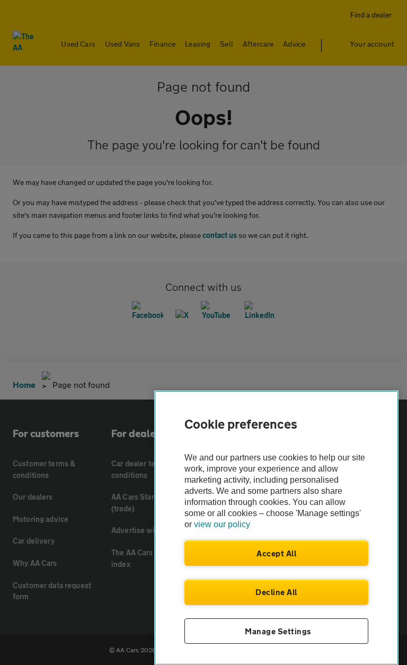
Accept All (276, 553)
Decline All (276, 592)
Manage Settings (278, 631)
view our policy (222, 524)
